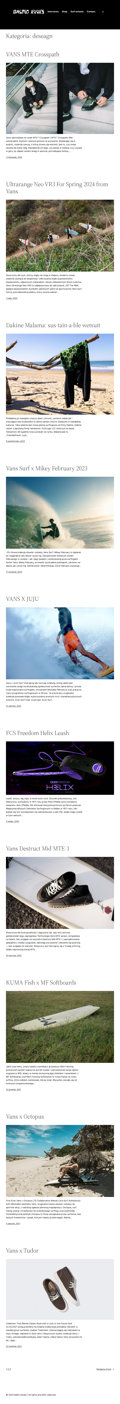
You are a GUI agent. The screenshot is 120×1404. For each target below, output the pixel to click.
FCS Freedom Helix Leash (37, 732)
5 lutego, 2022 (12, 821)
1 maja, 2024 (11, 298)
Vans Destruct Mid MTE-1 (37, 848)
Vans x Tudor (22, 1250)
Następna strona (105, 1369)
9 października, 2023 (15, 441)
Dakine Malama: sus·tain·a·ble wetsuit (53, 325)
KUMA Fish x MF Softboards (41, 982)
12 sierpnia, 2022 (13, 706)
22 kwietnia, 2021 (14, 1346)
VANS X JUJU (22, 598)
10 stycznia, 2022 (14, 955)
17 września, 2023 (14, 572)
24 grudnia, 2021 (13, 1089)
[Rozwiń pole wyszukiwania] (103, 12)
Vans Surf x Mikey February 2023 (46, 468)
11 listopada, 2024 (14, 157)
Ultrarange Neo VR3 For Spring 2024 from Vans (57, 188)
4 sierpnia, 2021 (13, 1223)
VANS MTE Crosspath (32, 54)
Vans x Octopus (25, 1116)
